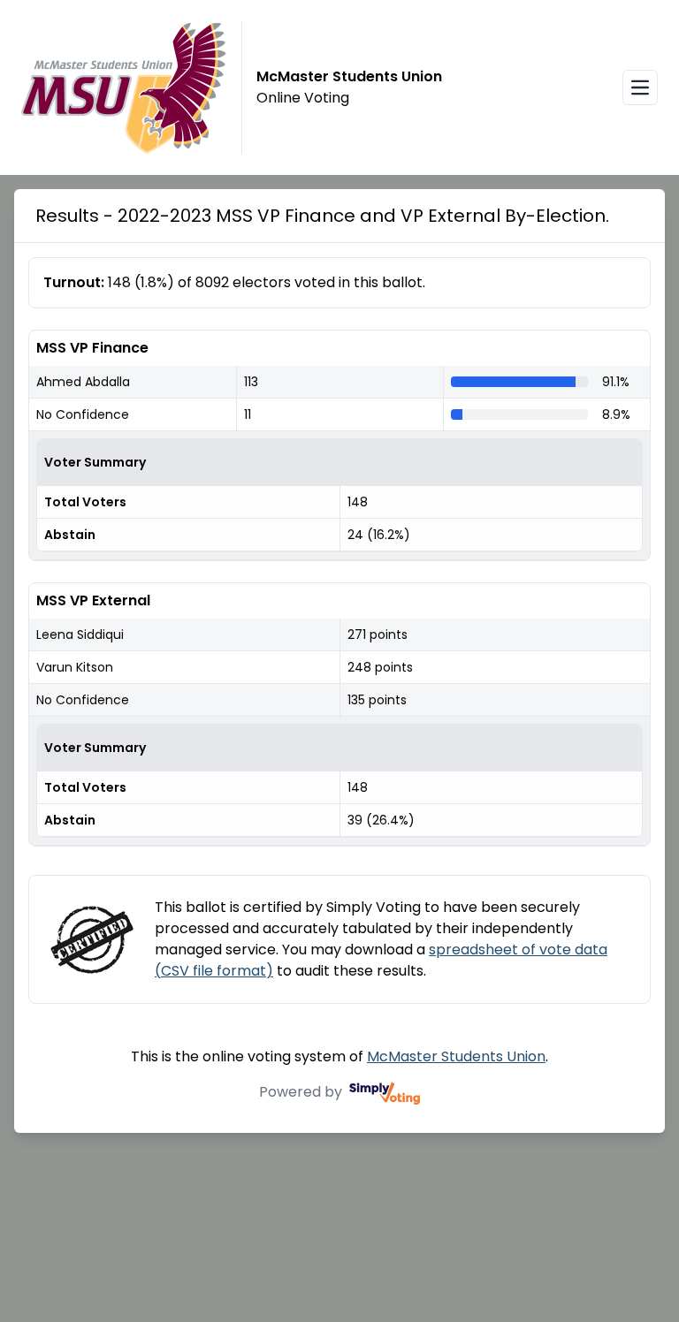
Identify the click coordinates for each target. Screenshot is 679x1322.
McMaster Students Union (456, 1056)
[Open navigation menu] (640, 87)
